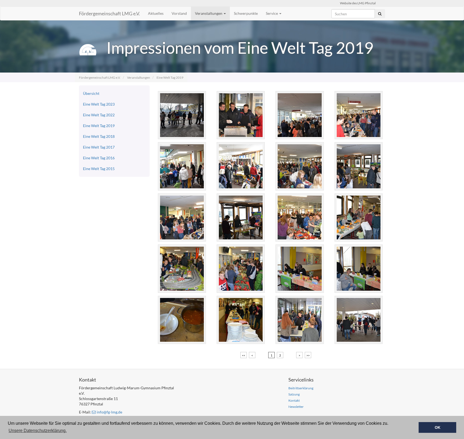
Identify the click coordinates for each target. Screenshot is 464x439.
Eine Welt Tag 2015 (99, 168)
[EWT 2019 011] (182, 217)
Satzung (294, 394)
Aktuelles (156, 13)
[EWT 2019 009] (299, 166)
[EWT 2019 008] (240, 166)
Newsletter (296, 407)
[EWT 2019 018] (358, 268)
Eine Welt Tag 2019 (170, 77)
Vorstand (179, 13)
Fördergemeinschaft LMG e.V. (109, 13)
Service (272, 13)
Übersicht (91, 93)
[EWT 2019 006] (358, 115)
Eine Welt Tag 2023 (99, 104)
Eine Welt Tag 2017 (99, 147)
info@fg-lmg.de (109, 412)
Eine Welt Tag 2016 (99, 158)
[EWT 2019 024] (358, 320)
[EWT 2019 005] (299, 115)
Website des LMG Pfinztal (358, 3)
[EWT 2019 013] (299, 217)
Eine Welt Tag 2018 (99, 136)
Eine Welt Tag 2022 (99, 115)
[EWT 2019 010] (358, 166)
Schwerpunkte (246, 13)
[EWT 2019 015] (182, 268)
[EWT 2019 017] (299, 268)
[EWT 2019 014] (358, 217)
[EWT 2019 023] (299, 320)
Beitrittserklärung (300, 388)
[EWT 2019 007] (182, 166)
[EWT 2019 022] (240, 320)
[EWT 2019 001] (182, 115)
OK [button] (437, 427)
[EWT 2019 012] (240, 217)
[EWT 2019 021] (182, 320)
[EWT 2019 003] (240, 115)
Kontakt (294, 400)
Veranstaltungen (209, 13)
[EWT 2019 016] (240, 268)
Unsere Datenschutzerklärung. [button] (38, 430)
